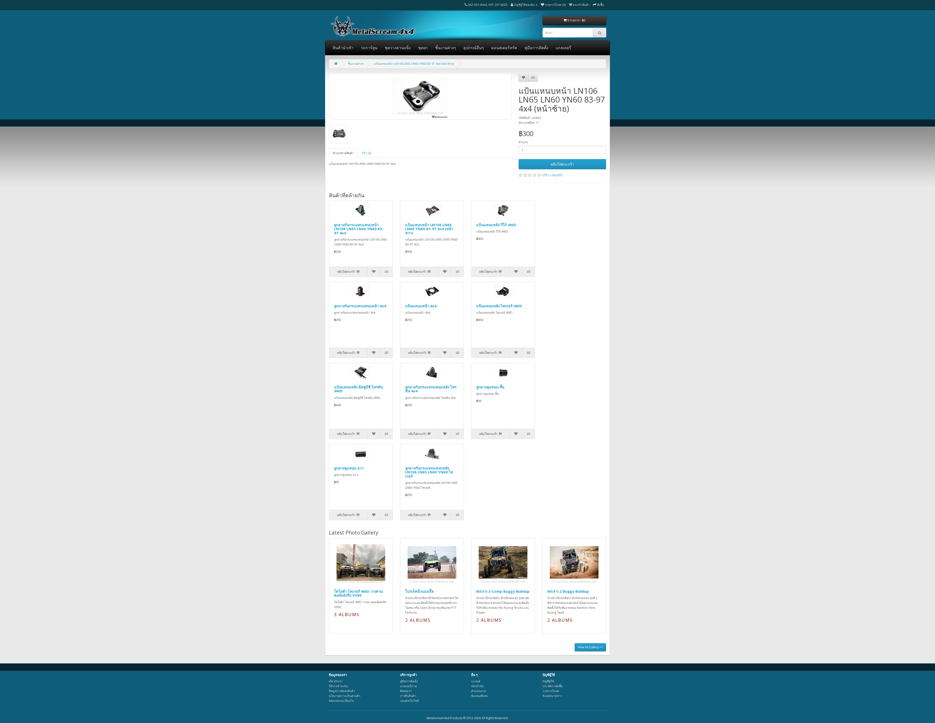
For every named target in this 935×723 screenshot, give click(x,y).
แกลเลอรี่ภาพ (408, 686)
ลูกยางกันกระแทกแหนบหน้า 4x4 (360, 305)
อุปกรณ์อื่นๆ (473, 47)
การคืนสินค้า (408, 696)
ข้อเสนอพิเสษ (479, 696)
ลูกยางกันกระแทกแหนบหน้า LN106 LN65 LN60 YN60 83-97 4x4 (358, 228)
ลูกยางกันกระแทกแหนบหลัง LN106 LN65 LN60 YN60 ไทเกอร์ (429, 472)
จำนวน (523, 142)
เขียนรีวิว (557, 175)
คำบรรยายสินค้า (343, 153)
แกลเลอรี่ (563, 47)
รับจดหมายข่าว (552, 696)
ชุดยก (423, 47)
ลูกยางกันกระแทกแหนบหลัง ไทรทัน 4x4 (431, 389)
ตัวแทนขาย (478, 691)
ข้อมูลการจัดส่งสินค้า (342, 691)
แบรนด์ (475, 681)
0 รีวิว (545, 175)
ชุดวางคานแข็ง (398, 47)
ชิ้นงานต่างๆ (445, 47)
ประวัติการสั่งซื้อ (552, 686)
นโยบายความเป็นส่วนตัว (344, 696)
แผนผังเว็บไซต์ (409, 701)
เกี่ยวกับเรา (336, 681)
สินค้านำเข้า (343, 47)
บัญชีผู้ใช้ (548, 681)
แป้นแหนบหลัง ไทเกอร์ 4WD (499, 305)
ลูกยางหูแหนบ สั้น (490, 387)
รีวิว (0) (366, 153)
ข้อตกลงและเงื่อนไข (341, 701)
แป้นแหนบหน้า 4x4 (421, 305)
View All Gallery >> (590, 647)
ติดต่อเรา (406, 691)
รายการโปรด (550, 691)
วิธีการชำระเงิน (338, 686)
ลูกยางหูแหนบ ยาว (349, 468)
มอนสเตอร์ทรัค (504, 47)
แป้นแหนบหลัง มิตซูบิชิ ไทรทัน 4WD (358, 389)
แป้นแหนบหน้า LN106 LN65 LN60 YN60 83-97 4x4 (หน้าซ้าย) (414, 64)
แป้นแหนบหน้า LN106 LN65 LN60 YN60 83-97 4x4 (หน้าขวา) (429, 228)
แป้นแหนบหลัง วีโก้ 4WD (496, 224)
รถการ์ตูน (369, 47)
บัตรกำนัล (477, 686)
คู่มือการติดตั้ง (536, 47)
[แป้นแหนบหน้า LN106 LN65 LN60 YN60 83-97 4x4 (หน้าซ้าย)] (420, 96)
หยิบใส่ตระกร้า (562, 164)
